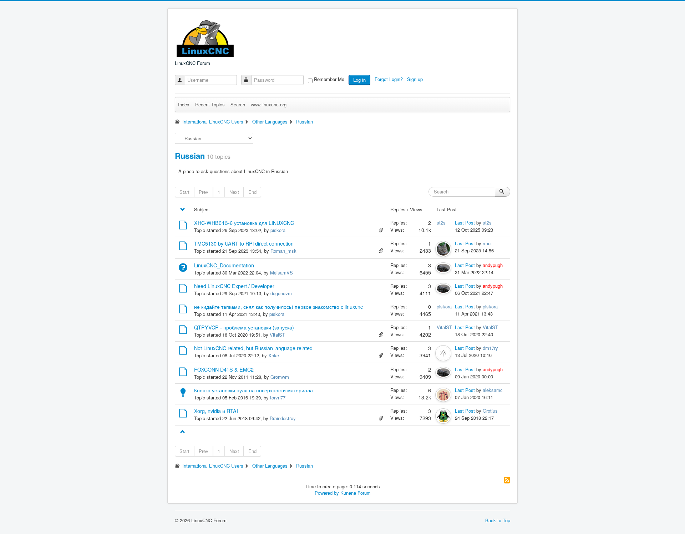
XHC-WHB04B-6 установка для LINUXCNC (244, 222)
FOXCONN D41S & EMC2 (224, 369)
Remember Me (329, 79)
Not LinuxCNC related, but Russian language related (253, 348)
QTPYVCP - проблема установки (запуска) (244, 327)
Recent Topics (210, 104)
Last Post (465, 222)
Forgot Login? (389, 79)
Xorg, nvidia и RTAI (216, 410)
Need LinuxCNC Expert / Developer (234, 285)
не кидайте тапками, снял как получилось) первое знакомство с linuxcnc (278, 306)
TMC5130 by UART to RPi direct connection (244, 243)
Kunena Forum (355, 492)
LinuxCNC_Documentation (224, 265)
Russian (190, 155)
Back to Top (497, 520)
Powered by (327, 492)
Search (237, 104)
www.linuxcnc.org (268, 104)
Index (183, 104)
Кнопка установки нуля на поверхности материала (253, 390)
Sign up (415, 79)
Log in (359, 79)
